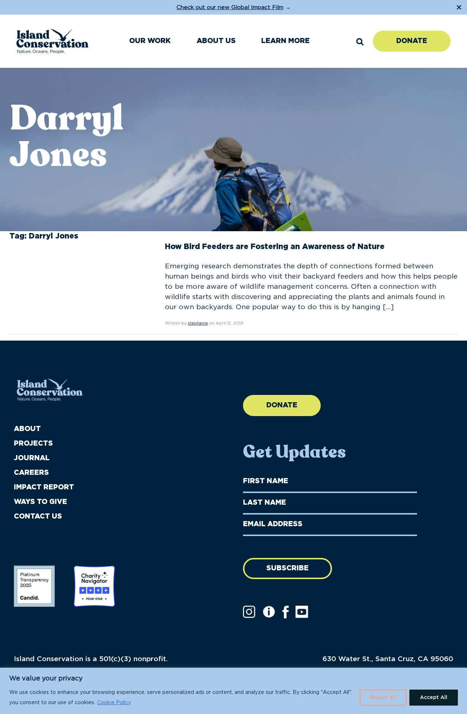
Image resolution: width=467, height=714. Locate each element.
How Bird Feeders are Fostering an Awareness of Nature (275, 247)
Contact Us (38, 516)
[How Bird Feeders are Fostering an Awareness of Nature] (64, 265)
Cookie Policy (114, 702)
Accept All (433, 697)
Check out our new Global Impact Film (230, 7)
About (27, 429)
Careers (31, 472)
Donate (411, 41)
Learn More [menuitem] (285, 41)
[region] (233, 691)
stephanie (198, 323)
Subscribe (287, 568)
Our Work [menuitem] (150, 41)
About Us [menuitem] (216, 41)
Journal (32, 458)
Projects (33, 443)
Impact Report (44, 487)
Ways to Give (40, 501)
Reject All (383, 697)
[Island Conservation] (52, 41)
